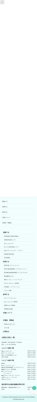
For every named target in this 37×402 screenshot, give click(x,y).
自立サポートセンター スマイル (13, 250)
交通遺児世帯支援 (9, 254)
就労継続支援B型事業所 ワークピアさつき (15, 272)
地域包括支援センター (10, 240)
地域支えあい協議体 (9, 305)
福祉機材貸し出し (9, 276)
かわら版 (6, 327)
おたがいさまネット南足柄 (11, 283)
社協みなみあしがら (9, 324)
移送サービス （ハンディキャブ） (13, 279)
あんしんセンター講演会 (11, 302)
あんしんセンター (9, 243)
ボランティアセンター (10, 298)
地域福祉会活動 (8, 309)
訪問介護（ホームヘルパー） (12, 265)
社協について (6, 217)
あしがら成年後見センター (11, 247)
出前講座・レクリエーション (12, 287)
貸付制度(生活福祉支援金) (11, 236)
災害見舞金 (7, 257)
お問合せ (6, 331)
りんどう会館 (7, 290)
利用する (5, 207)
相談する (5, 201)
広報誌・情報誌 (7, 223)
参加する (5, 212)
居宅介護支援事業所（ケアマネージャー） (15, 269)
